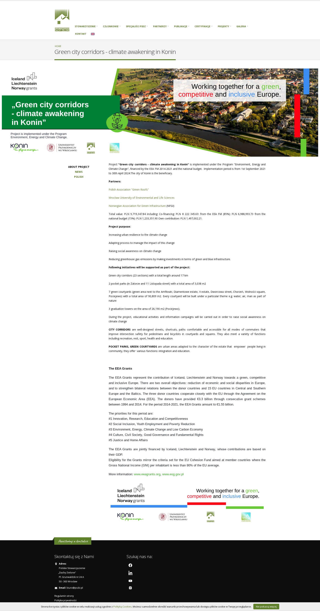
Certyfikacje (202, 26)
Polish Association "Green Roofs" (129, 189)
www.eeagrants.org (147, 474)
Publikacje (180, 26)
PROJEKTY (223, 26)
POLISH (78, 176)
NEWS (79, 171)
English (92, 34)
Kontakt (80, 33)
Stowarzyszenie (85, 26)
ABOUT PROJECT (78, 166)
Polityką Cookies (122, 606)
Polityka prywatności (65, 600)
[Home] (63, 19)
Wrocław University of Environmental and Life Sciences (141, 197)
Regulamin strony (64, 595)
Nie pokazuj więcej (266, 606)
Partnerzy (160, 26)
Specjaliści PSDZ (136, 26)
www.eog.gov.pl (173, 474)
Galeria (241, 26)
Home (58, 46)
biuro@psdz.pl (75, 587)
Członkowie (111, 26)
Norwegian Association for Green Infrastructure (137, 206)
